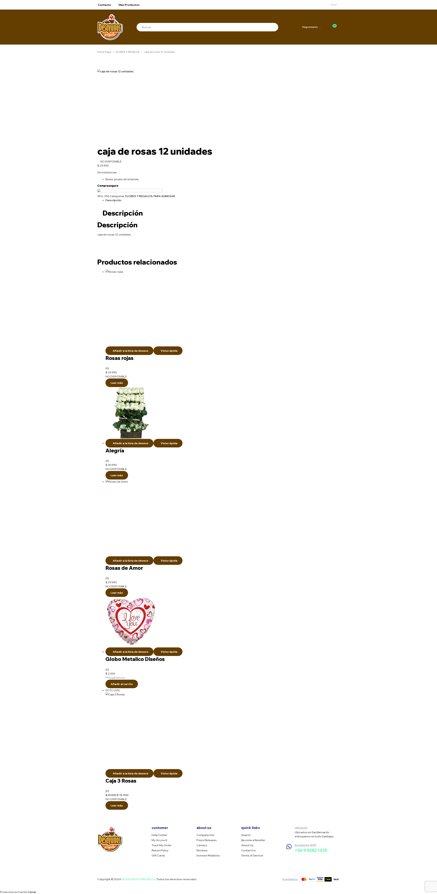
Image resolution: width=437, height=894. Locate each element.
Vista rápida (169, 350)
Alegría (114, 450)
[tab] (222, 200)
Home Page (104, 51)
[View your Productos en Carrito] (338, 27)
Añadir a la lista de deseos (130, 350)
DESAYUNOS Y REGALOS (138, 879)
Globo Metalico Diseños (135, 659)
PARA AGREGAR (164, 196)
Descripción (113, 200)
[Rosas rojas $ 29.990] (338, 52)
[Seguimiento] (298, 27)
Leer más (117, 382)
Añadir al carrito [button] (122, 684)
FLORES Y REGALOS (127, 51)
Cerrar (32, 892)
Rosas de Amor (124, 568)
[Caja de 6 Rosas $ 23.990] (330, 52)
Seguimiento (310, 26)
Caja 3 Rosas (120, 780)
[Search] (272, 27)
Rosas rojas (119, 358)
